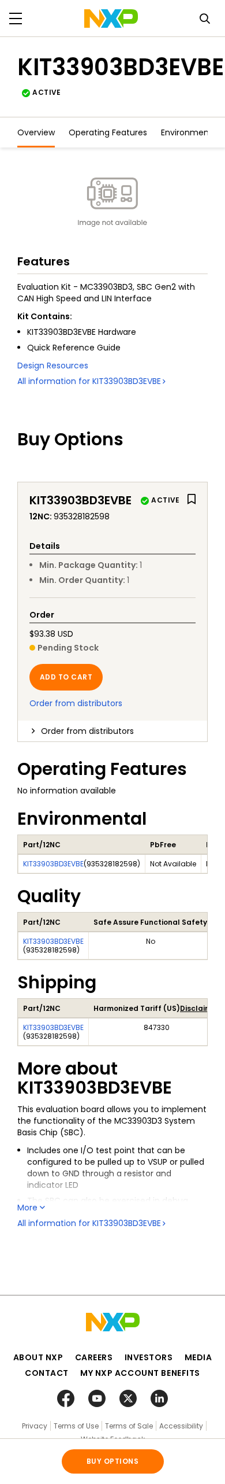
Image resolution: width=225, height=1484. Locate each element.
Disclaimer (199, 1008)
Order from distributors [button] (87, 731)
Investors (149, 1357)
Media (198, 1357)
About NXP (38, 1357)
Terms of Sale (129, 1426)
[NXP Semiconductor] (111, 18)
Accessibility (181, 1426)
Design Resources (52, 365)
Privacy (34, 1426)
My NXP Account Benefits (140, 1373)
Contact (47, 1373)
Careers (94, 1357)
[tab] (112, 731)
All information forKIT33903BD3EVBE (89, 381)
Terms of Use (76, 1426)
